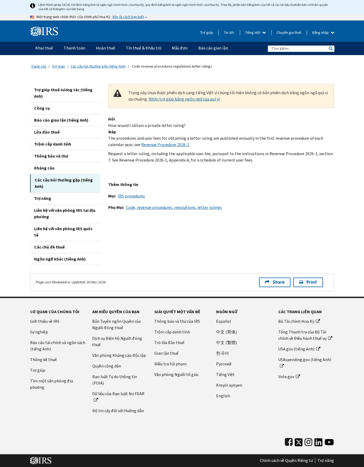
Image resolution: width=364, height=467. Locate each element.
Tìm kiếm (330, 48)
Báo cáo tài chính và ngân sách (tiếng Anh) (57, 346)
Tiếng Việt (253, 32)
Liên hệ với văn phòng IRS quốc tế (63, 232)
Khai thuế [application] (44, 48)
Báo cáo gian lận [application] (213, 48)
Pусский (223, 364)
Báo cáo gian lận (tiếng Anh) (61, 120)
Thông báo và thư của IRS (177, 321)
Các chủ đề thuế (49, 247)
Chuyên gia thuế (289, 32)
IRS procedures (131, 196)
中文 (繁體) (226, 342)
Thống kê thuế (43, 359)
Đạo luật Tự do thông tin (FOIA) (114, 380)
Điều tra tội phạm (170, 364)
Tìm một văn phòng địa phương (51, 384)
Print (311, 282)
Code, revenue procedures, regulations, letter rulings (174, 207)
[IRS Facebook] (289, 441)
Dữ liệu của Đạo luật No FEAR (118, 393)
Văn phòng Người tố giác (176, 374)
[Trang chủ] (44, 29)
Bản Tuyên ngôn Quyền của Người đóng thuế (116, 324)
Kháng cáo (44, 168)
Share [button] (279, 282)
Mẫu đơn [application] (180, 48)
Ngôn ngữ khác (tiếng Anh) (60, 259)
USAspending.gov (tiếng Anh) (304, 359)
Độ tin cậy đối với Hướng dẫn (118, 411)
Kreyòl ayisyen (229, 385)
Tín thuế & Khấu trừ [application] (143, 48)
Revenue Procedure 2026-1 (165, 144)
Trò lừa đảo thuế (169, 342)
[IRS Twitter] (299, 441)
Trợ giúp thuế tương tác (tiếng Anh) (63, 93)
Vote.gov (286, 376)
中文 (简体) (226, 332)
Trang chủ (38, 66)
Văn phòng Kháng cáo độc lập (119, 355)
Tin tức (229, 32)
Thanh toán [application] (74, 48)
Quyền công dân (106, 366)
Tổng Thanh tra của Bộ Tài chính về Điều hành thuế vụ (302, 335)
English (223, 396)
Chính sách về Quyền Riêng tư (286, 460)
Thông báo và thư (51, 156)
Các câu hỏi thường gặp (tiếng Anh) (98, 66)
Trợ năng (42, 198)
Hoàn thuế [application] (105, 48)
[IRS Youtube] (329, 441)
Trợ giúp (206, 32)
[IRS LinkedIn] (318, 441)
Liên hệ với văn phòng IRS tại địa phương (64, 214)
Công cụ (42, 108)
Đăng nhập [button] (321, 32)
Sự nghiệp (39, 332)
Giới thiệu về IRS (44, 321)
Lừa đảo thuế (47, 132)
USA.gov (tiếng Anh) (296, 349)
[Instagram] (308, 441)
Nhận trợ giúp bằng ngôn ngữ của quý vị (184, 99)
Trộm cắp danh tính (52, 144)
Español (223, 321)
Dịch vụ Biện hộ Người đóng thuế (117, 342)
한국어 (222, 353)
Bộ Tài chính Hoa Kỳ (296, 321)
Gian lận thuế (166, 353)
